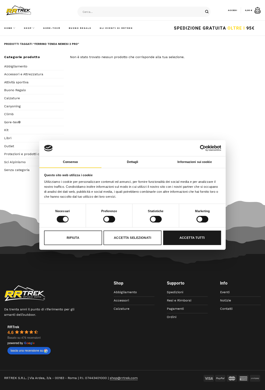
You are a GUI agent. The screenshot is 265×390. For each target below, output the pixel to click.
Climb (9, 114)
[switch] (109, 219)
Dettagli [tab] (132, 162)
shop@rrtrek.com (124, 378)
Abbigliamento (15, 66)
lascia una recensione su (27, 350)
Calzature (12, 98)
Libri (7, 138)
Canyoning (12, 106)
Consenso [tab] (70, 162)
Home (8, 28)
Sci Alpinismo (15, 162)
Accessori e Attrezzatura (23, 74)
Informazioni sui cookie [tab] (194, 162)
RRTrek (13, 326)
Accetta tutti (192, 237)
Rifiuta (73, 237)
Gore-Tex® (51, 28)
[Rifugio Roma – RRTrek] (29, 10)
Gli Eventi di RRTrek (116, 28)
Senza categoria (17, 170)
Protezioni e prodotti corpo (25, 154)
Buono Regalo (80, 28)
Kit (6, 130)
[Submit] (206, 12)
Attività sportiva (16, 82)
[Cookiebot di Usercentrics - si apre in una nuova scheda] (203, 148)
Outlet (9, 146)
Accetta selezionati (132, 237)
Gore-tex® (12, 122)
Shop (28, 28)
